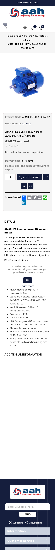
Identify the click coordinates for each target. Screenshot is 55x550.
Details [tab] (10, 222)
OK (27, 280)
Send (28, 514)
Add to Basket (31, 177)
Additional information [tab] (23, 354)
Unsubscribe (35, 522)
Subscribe (18, 522)
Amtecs (26, 123)
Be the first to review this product (24, 152)
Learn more (27, 286)
